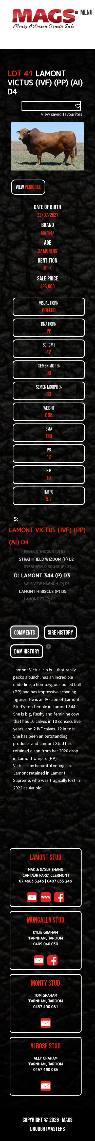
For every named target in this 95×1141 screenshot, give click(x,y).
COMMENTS (24, 632)
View (28, 187)
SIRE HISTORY (60, 632)
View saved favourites (61, 114)
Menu (86, 12)
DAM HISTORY (26, 651)
